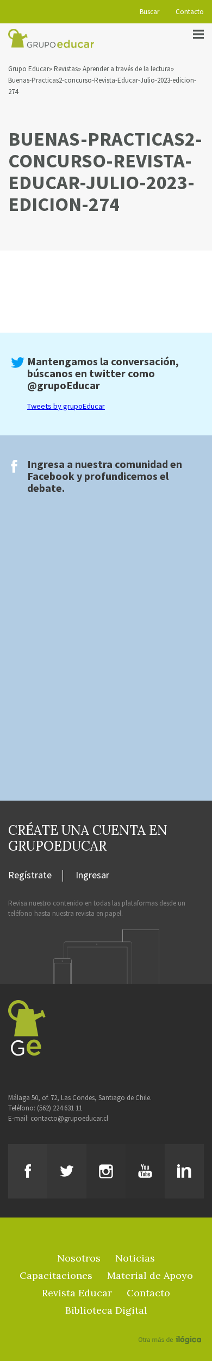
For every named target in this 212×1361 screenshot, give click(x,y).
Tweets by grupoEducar (66, 406)
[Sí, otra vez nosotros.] (171, 1324)
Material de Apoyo (150, 1275)
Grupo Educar (28, 68)
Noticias (135, 1258)
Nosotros (79, 1258)
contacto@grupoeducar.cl (69, 1118)
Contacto (190, 11)
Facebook (50, 476)
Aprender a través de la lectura (127, 68)
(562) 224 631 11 (59, 1108)
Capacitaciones (56, 1275)
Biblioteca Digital (106, 1310)
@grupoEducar (63, 385)
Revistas (66, 68)
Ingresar (92, 875)
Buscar (149, 11)
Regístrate (30, 875)
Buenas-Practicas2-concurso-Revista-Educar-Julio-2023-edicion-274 (102, 86)
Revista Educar (77, 1293)
